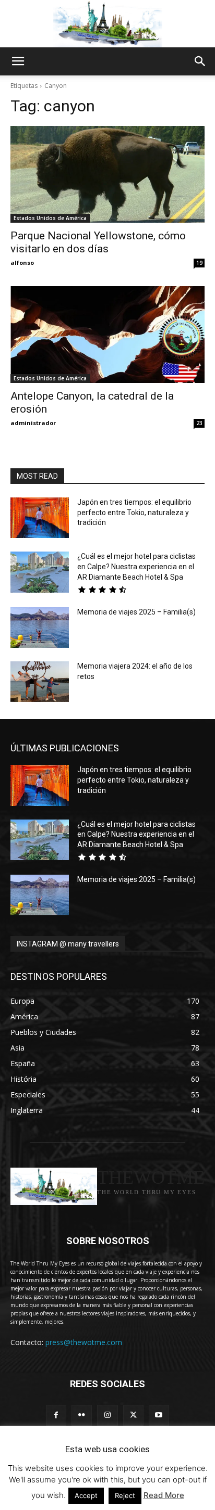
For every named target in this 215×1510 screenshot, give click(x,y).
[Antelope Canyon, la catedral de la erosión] (107, 334)
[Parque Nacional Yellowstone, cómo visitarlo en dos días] (107, 174)
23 (199, 423)
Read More (164, 1495)
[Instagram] (107, 1415)
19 (199, 262)
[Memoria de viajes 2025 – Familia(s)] (39, 627)
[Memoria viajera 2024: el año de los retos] (39, 681)
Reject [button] (125, 1495)
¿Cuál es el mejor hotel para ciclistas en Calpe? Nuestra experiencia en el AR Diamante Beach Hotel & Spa (136, 566)
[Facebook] (56, 1415)
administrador (33, 423)
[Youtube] (159, 1415)
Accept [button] (86, 1495)
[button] (17, 61)
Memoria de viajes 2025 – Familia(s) (136, 612)
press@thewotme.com (83, 1342)
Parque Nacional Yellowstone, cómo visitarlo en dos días (98, 242)
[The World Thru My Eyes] (107, 24)
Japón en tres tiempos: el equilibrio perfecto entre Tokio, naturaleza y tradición (134, 512)
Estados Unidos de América (50, 218)
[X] (133, 1415)
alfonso (22, 262)
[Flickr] (81, 1415)
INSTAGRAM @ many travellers (68, 944)
